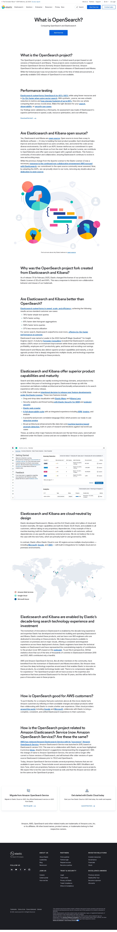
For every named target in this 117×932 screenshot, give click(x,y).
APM (80, 412)
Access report (36, 1)
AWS (50, 545)
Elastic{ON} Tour (93, 878)
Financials (91, 862)
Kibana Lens (75, 398)
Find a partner (64, 857)
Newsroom (43, 865)
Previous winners (94, 875)
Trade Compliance (66, 883)
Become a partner (66, 865)
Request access (65, 862)
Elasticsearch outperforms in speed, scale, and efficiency (45, 308)
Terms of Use (21, 909)
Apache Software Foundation (71, 917)
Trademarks (13, 909)
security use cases (43, 106)
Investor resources (94, 857)
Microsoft (32, 545)
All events (91, 883)
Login (114, 1)
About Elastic (43, 857)
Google (41, 545)
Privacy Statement (31, 909)
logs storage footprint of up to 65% (56, 101)
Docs (62, 7)
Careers (42, 875)
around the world (27, 709)
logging (86, 412)
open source (54, 138)
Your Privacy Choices (70, 920)
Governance (92, 860)
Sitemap (39, 909)
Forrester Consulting (52, 341)
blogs (32, 750)
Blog (41, 862)
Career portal (43, 878)
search (82, 104)
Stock (90, 865)
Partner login (64, 860)
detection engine (30, 420)
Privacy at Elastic (66, 880)
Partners (91, 1)
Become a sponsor (94, 880)
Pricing (57, 7)
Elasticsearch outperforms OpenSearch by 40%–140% (44, 95)
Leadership (43, 860)
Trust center (64, 878)
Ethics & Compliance (67, 886)
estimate (58, 650)
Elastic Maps (60, 398)
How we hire (43, 880)
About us (85, 1)
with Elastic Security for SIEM (67, 402)
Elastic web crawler (31, 408)
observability (26, 106)
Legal (62, 875)
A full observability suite (33, 412)
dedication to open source (31, 172)
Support (98, 1)
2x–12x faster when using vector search (39, 98)
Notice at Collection (58, 920)
